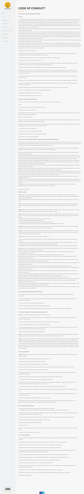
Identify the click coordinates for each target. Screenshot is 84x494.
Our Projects (5, 20)
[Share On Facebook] (40, 493)
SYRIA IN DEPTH (5, 34)
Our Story (4, 27)
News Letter (5, 41)
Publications (5, 23)
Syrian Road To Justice (7, 30)
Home (3, 16)
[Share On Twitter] (43, 493)
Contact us (4, 37)
